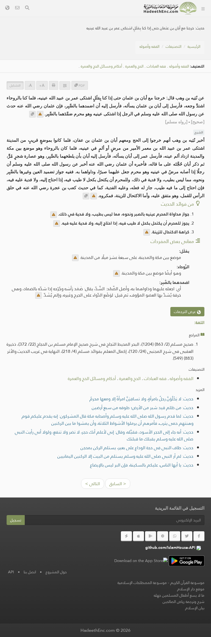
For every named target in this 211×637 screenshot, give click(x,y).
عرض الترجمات (185, 311)
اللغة (129, 93)
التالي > (92, 484)
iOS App (121, 81)
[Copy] (32, 114)
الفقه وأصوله (149, 46)
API (11, 571)
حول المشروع (122, 29)
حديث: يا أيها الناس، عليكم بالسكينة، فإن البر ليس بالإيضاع (141, 465)
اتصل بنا (30, 571)
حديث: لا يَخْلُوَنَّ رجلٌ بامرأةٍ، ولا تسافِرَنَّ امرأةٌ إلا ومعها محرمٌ (141, 399)
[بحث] (27, 8)
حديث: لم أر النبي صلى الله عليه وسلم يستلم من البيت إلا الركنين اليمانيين (125, 456)
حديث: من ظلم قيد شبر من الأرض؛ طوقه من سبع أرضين (142, 408)
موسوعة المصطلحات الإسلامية (142, 582)
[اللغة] (7, 8)
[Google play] (150, 536)
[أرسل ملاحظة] (40, 114)
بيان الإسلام (194, 607)
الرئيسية (194, 46)
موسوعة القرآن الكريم (187, 582)
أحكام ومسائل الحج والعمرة (92, 378)
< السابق (117, 484)
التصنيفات (125, 16)
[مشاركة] (64, 85)
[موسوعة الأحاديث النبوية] (170, 8)
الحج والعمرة (130, 378)
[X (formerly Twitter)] (186, 536)
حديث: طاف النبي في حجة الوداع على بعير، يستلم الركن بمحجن (136, 448)
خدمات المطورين (119, 55)
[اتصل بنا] (17, 8)
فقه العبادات (156, 66)
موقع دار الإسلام (190, 589)
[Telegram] (162, 536)
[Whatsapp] (174, 536)
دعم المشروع (122, 42)
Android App (116, 68)
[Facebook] (198, 536)
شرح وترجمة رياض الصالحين (183, 601)
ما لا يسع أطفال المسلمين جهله (179, 595)
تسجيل (15, 520)
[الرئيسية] (203, 8)
